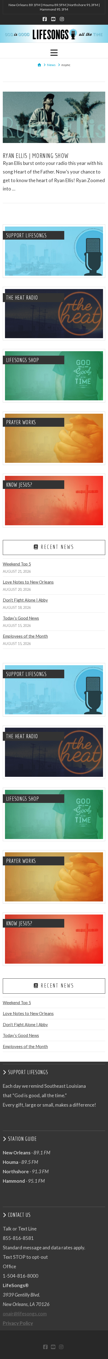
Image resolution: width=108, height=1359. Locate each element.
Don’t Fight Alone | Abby (25, 599)
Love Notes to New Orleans (28, 581)
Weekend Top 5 (17, 563)
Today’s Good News (21, 618)
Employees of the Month (25, 636)
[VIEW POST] (54, 117)
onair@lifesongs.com (25, 1314)
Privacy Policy (18, 1323)
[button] (54, 52)
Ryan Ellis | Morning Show (35, 155)
